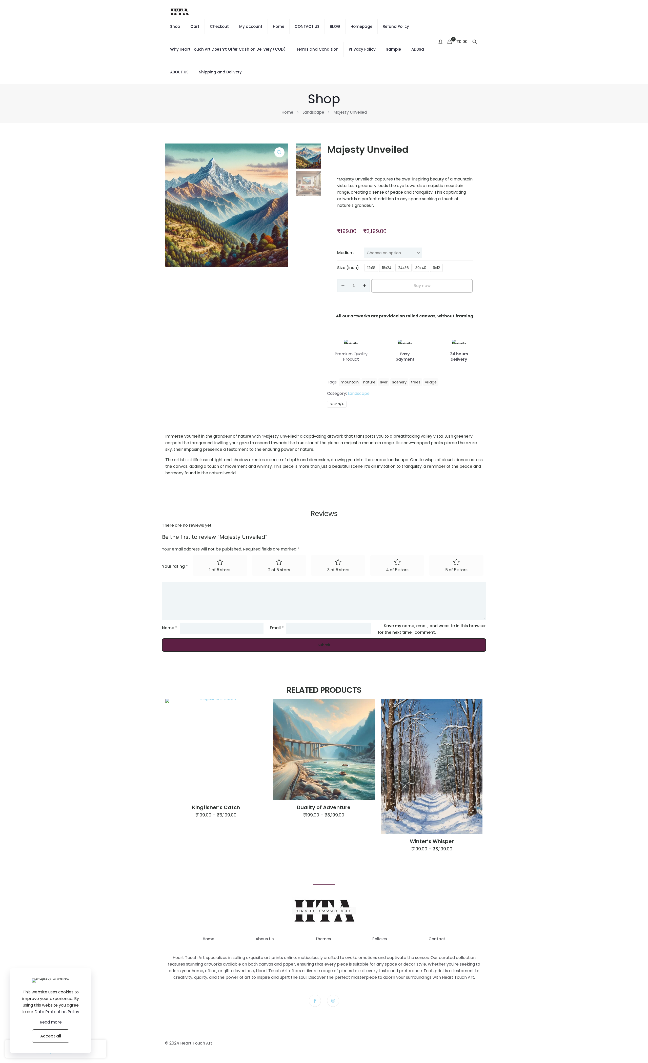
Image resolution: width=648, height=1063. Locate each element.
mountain (350, 382)
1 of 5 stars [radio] (219, 570)
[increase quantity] (364, 285)
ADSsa (417, 49)
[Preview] (259, 716)
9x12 (436, 267)
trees (415, 382)
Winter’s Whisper (432, 841)
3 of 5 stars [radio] (338, 570)
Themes (323, 939)
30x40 (420, 267)
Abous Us (265, 939)
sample (393, 49)
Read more (51, 1022)
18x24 (387, 267)
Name (169, 628)
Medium (345, 253)
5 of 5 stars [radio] (456, 570)
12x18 (371, 267)
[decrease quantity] (342, 285)
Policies (379, 939)
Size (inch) (348, 268)
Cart (194, 26)
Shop (175, 26)
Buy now (422, 286)
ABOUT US (179, 72)
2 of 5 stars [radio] (279, 570)
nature (369, 382)
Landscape (313, 112)
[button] (279, 152)
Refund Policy (396, 26)
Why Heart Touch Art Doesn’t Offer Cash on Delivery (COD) (228, 49)
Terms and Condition (317, 49)
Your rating (175, 566)
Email (277, 628)
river (384, 382)
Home (278, 26)
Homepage (361, 26)
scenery (399, 382)
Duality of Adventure (324, 807)
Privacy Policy (362, 49)
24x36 (403, 267)
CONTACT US (307, 26)
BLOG (335, 26)
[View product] (259, 705)
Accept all (50, 1036)
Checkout (219, 26)
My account (250, 26)
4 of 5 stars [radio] (397, 570)
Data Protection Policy (56, 1012)
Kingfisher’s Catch (216, 807)
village (431, 382)
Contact (437, 939)
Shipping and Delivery (220, 72)
